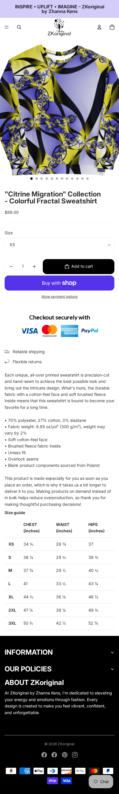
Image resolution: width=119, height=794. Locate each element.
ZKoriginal (66, 744)
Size (9, 232)
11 (82, 178)
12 (87, 178)
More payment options (60, 297)
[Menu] (6, 27)
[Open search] (19, 27)
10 (77, 178)
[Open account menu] (99, 27)
